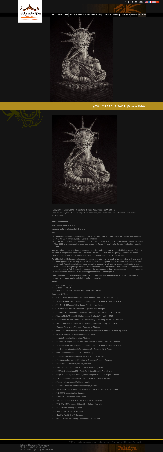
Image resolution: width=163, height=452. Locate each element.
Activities (134, 15)
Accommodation (62, 15)
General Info (116, 15)
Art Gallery (142, 15)
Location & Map (96, 15)
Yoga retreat (126, 15)
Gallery (87, 15)
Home (53, 15)
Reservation (73, 15)
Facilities (81, 15)
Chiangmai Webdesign (133, 442)
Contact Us (107, 15)
